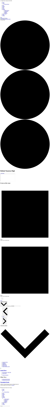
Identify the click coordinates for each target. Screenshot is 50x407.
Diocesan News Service (6, 380)
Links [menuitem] (3, 403)
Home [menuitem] (3, 389)
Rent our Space (6, 4)
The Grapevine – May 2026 (6, 372)
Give (3, 5)
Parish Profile (4, 373)
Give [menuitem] (3, 392)
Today (1, 300)
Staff (3, 7)
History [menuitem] (3, 394)
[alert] (25, 213)
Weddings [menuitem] (5, 401)
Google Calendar (5, 362)
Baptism (5, 12)
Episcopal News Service (6, 379)
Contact (3, 15)
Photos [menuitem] (3, 393)
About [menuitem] (3, 391)
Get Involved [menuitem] (4, 402)
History (3, 6)
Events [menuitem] (3, 396)
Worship (3, 9)
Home (3, 2)
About (3, 3)
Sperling (13, 385)
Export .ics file (4, 365)
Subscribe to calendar (4, 325)
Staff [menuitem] (3, 395)
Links (3, 14)
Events (3, 8)
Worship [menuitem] (3, 398)
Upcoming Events (4, 382)
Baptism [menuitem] (5, 400)
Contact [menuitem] (3, 404)
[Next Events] (2, 299)
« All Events (2, 173)
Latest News (3, 370)
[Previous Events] (2, 298)
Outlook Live (4, 364)
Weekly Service (6, 10)
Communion (6, 11)
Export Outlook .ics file (6, 366)
